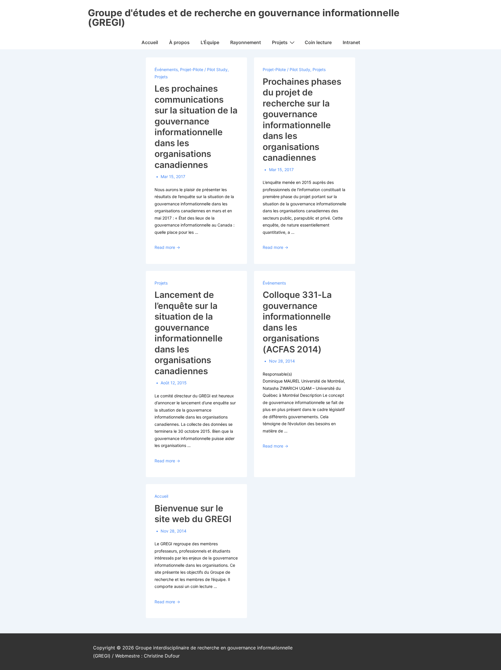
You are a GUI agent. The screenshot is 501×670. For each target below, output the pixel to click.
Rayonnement (245, 42)
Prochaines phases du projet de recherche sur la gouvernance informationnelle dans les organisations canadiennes (302, 119)
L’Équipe (210, 42)
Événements (166, 69)
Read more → (167, 247)
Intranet (351, 42)
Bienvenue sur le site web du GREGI (193, 513)
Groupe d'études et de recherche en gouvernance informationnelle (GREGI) (244, 17)
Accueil (149, 42)
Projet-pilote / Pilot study (204, 69)
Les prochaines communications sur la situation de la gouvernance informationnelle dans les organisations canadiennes (196, 126)
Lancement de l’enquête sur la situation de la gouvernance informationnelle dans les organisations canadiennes (189, 332)
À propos (179, 42)
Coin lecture (318, 42)
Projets (280, 42)
